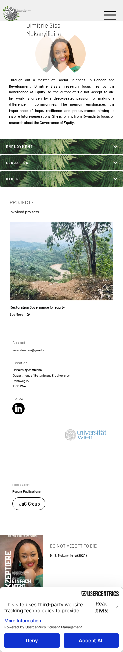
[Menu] (110, 15)
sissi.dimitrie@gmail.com (30, 350)
